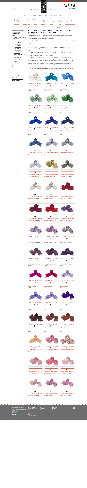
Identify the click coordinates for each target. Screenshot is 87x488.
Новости (51, 15)
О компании (27, 15)
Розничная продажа (43, 409)
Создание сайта (69, 409)
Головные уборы (31, 409)
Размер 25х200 (18, 42)
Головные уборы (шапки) (17, 30)
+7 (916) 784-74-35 (68, 6)
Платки (13, 68)
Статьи (55, 15)
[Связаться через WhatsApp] (74, 8)
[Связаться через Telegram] (72, 8)
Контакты (61, 15)
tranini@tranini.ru (15, 417)
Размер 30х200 (18, 48)
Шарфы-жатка (16, 61)
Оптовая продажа (43, 408)
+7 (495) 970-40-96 (68, 4)
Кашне (13, 64)
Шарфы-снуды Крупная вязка (19, 59)
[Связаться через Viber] (69, 8)
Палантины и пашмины (17, 66)
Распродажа (14, 77)
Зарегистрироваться (32, 89)
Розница (45, 15)
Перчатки (14, 70)
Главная (29, 27)
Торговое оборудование (17, 75)
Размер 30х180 (18, 44)
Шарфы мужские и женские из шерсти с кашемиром (44, 27)
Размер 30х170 (18, 45)
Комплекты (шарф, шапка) (32, 408)
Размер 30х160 (18, 50)
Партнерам (40, 15)
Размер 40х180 (18, 47)
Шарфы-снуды (16, 62)
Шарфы (33, 27)
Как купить (33, 15)
